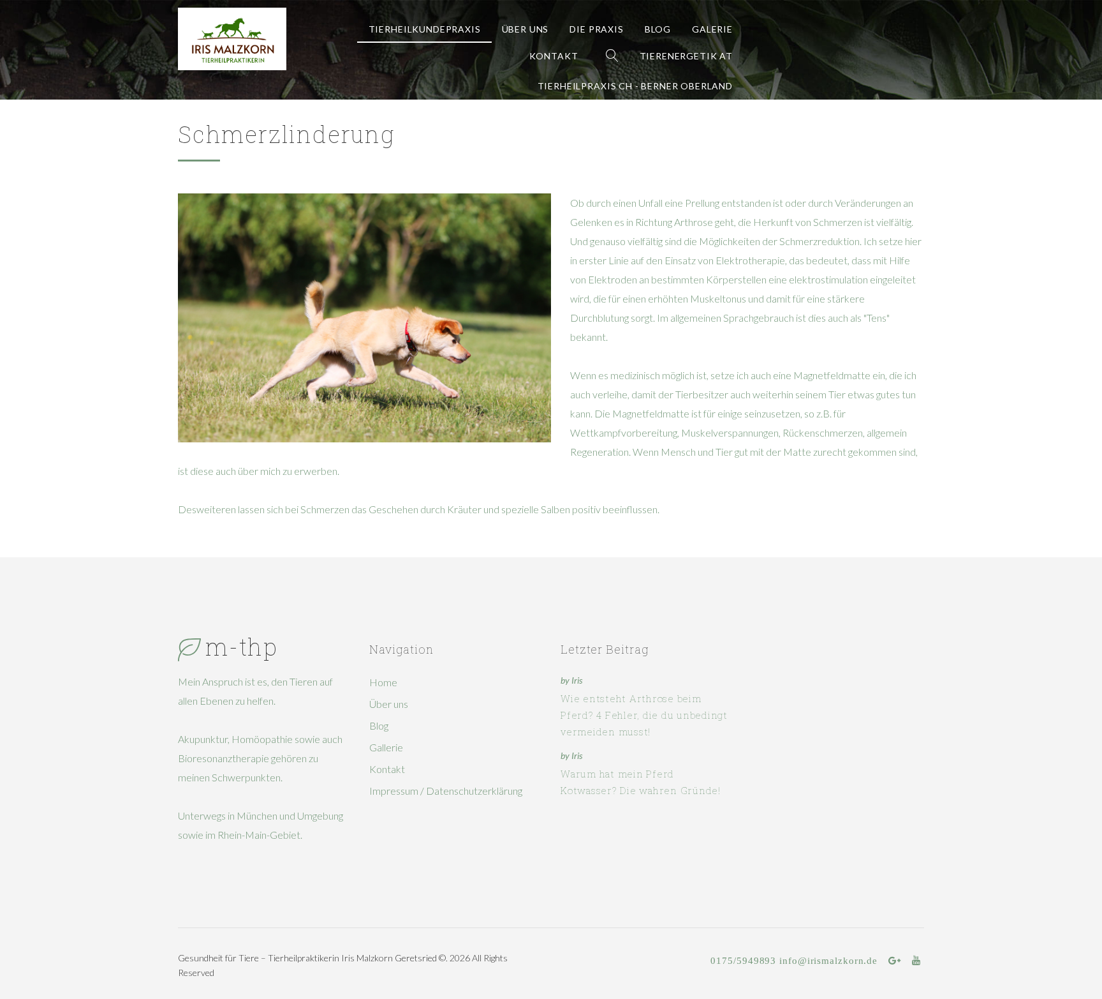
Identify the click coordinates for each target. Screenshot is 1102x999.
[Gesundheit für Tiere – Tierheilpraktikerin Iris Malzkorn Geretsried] (232, 39)
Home (383, 682)
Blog (658, 29)
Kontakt (553, 55)
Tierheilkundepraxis (425, 29)
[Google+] (894, 960)
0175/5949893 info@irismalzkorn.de (794, 960)
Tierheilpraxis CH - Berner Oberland (635, 85)
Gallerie (386, 747)
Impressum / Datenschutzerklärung (445, 791)
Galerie (712, 29)
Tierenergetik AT (686, 55)
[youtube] (916, 960)
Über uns (525, 29)
